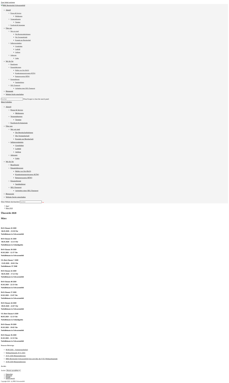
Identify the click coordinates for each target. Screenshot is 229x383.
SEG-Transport (15, 187)
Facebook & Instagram (19, 123)
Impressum (9, 375)
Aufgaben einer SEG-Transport (26, 191)
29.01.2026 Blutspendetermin (16, 356)
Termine (18, 120)
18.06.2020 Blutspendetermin (16, 362)
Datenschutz (9, 374)
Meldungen (19, 113)
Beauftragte (14, 165)
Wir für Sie (10, 162)
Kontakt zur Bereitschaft (24, 139)
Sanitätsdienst (20, 184)
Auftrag (18, 152)
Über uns (9, 126)
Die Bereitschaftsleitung (24, 133)
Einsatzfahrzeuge (16, 168)
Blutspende (10, 194)
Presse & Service (16, 110)
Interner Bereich (10, 378)
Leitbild (18, 149)
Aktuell (8, 107)
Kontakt (8, 377)
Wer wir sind (15, 129)
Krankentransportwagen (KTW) (27, 174)
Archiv (3, 370)
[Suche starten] (43, 202)
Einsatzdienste (15, 181)
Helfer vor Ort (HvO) (23, 171)
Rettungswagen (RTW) (23, 178)
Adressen (13, 155)
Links (17, 158)
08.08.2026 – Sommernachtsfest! (17, 350)
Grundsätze (19, 145)
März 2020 (9, 208)
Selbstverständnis (16, 142)
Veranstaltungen (16, 116)
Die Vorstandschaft (22, 136)
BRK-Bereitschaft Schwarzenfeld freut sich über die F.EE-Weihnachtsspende (31, 359)
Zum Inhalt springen (8, 2)
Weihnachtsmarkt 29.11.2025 (15, 353)
